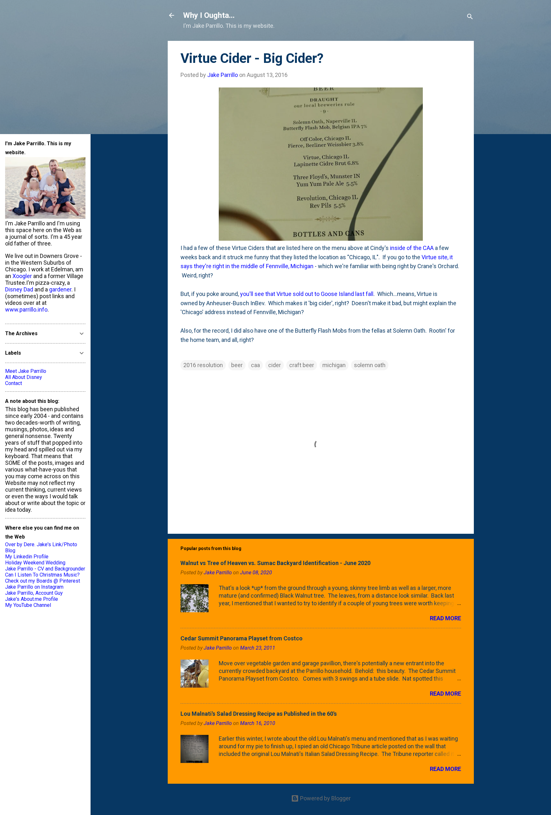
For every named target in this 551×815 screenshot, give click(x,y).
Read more (445, 618)
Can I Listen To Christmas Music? (42, 575)
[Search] (470, 17)
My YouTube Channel (28, 605)
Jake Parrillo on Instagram (34, 587)
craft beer (301, 365)
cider (274, 365)
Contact (13, 383)
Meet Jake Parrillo (25, 371)
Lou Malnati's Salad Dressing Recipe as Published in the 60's (258, 713)
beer (237, 365)
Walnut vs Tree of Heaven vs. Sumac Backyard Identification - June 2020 (275, 563)
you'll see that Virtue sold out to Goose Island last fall (306, 294)
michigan (334, 365)
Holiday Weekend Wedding (35, 563)
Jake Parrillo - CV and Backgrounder (45, 569)
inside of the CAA (412, 248)
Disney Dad (19, 289)
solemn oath (370, 365)
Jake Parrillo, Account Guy (34, 593)
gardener (60, 289)
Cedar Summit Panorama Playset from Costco (241, 638)
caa (255, 365)
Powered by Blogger (325, 798)
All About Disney (23, 377)
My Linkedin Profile (26, 557)
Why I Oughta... (209, 15)
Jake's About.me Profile (31, 599)
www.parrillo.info (26, 309)
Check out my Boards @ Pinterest (42, 581)
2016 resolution (203, 365)
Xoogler (22, 276)
